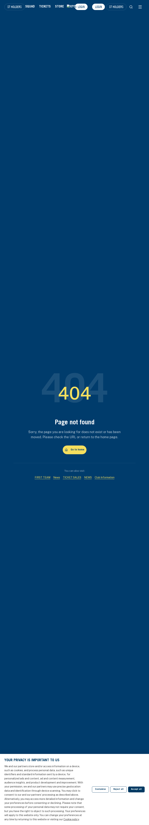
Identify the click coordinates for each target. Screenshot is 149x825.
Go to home (77, 449)
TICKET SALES (72, 477)
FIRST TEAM (42, 477)
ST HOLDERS (14, 7)
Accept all (136, 789)
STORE (59, 6)
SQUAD (30, 6)
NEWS (88, 477)
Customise (100, 789)
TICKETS (45, 6)
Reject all (118, 789)
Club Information (104, 477)
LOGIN (98, 7)
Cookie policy (71, 819)
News (56, 477)
